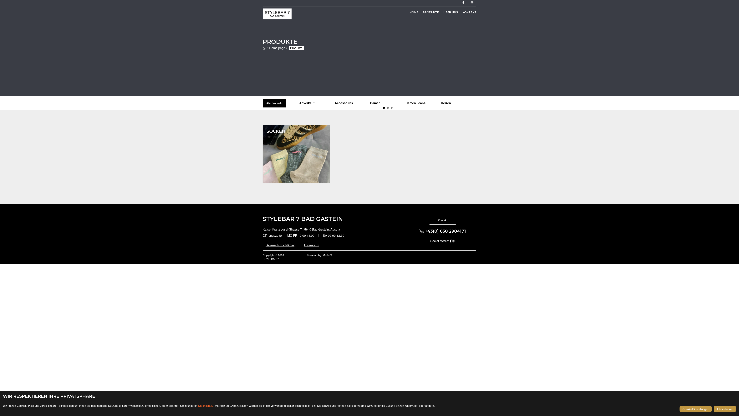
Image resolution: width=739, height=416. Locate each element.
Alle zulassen (724, 409)
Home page (277, 48)
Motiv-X (327, 255)
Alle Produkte (274, 103)
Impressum (311, 245)
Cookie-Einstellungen (695, 409)
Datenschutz (205, 406)
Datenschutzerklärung (281, 245)
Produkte (431, 12)
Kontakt (469, 12)
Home (414, 12)
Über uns (450, 12)
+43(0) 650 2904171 (445, 231)
